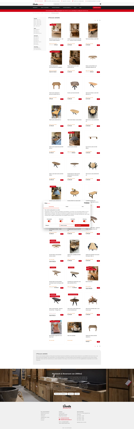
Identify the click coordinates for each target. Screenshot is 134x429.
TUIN (75, 7)
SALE (80, 7)
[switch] (61, 221)
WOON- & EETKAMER (44, 7)
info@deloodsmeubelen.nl (66, 419)
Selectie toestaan (64, 225)
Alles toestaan (78, 225)
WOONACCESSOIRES (55, 7)
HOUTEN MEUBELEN (66, 7)
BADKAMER (35, 7)
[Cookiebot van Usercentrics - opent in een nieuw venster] (84, 203)
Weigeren (47, 225)
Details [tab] (67, 206)
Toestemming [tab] (51, 206)
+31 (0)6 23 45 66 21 (64, 418)
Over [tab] (83, 206)
